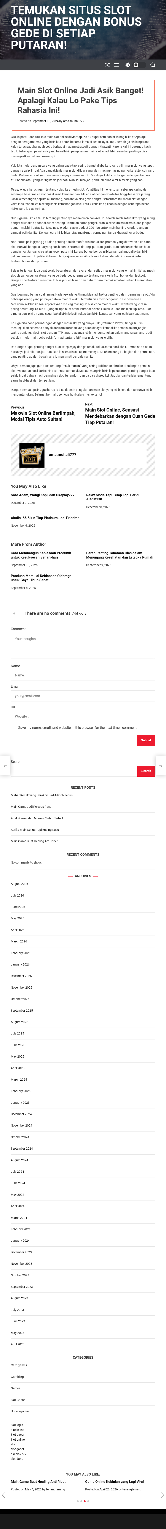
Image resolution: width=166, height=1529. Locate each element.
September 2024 (22, 1148)
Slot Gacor (18, 1400)
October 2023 (20, 1275)
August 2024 (19, 1160)
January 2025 (20, 1102)
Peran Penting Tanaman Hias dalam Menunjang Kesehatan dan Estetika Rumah (119, 555)
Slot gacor (17, 1434)
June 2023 (18, 1321)
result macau (71, 366)
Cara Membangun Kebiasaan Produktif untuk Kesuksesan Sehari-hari (41, 555)
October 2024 (20, 1137)
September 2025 (22, 1010)
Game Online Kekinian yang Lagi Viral (114, 1482)
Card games (19, 1365)
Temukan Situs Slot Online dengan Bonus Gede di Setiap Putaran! (76, 27)
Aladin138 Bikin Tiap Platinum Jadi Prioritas (45, 518)
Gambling (17, 1377)
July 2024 (17, 1171)
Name (15, 666)
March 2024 (19, 1217)
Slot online (18, 1439)
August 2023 (19, 1298)
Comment (18, 629)
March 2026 (19, 941)
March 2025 (19, 1079)
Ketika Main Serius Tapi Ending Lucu (35, 829)
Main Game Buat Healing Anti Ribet (34, 841)
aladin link (17, 1430)
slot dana (17, 1458)
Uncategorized (20, 1411)
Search (16, 762)
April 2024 (17, 1206)
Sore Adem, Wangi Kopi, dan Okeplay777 (43, 495)
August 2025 (19, 1022)
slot (13, 1444)
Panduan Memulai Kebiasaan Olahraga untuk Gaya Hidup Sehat (41, 578)
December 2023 (21, 1252)
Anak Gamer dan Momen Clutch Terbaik (37, 818)
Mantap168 (79, 137)
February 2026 (20, 953)
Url (13, 707)
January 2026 (20, 964)
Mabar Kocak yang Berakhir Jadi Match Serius (42, 795)
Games (15, 1388)
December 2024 (21, 1114)
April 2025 (17, 1068)
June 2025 (18, 1045)
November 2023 (21, 1263)
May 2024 (17, 1194)
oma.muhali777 (73, 121)
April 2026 (17, 930)
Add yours (79, 613)
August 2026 (19, 884)
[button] (3, 1495)
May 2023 (17, 1333)
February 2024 (20, 1229)
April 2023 (17, 1344)
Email (15, 686)
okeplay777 (18, 1454)
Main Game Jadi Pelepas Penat (32, 806)
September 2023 (22, 1286)
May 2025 (17, 1056)
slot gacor (17, 1449)
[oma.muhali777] (32, 455)
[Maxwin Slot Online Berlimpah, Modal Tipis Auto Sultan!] (5, 765)
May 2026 (17, 918)
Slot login (17, 1425)
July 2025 (17, 1033)
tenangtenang (55, 1489)
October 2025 (20, 999)
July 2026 (17, 895)
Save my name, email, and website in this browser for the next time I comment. (77, 728)
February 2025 (20, 1091)
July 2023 (17, 1309)
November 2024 (21, 1125)
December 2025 (21, 976)
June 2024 (18, 1183)
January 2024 (20, 1240)
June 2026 (18, 907)
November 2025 (21, 987)
